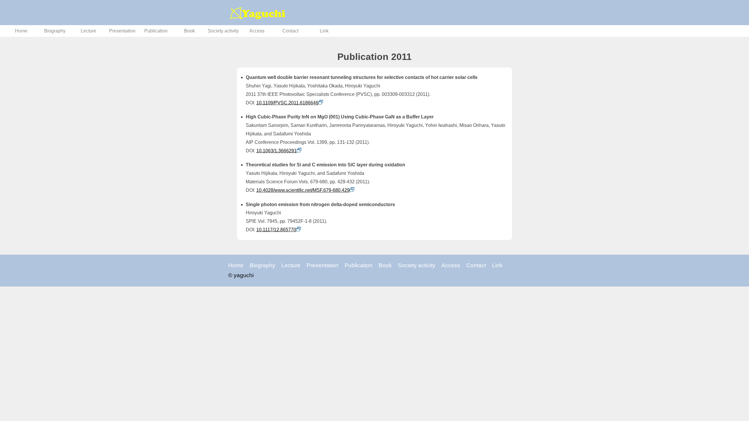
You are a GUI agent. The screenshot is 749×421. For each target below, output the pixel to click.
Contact (290, 30)
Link (324, 30)
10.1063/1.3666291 (276, 150)
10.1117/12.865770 (276, 229)
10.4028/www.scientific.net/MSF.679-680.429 (303, 190)
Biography (55, 30)
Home (21, 30)
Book (189, 30)
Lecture (88, 30)
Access (256, 30)
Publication (156, 30)
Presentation (122, 30)
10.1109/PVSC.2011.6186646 (287, 102)
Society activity (223, 30)
